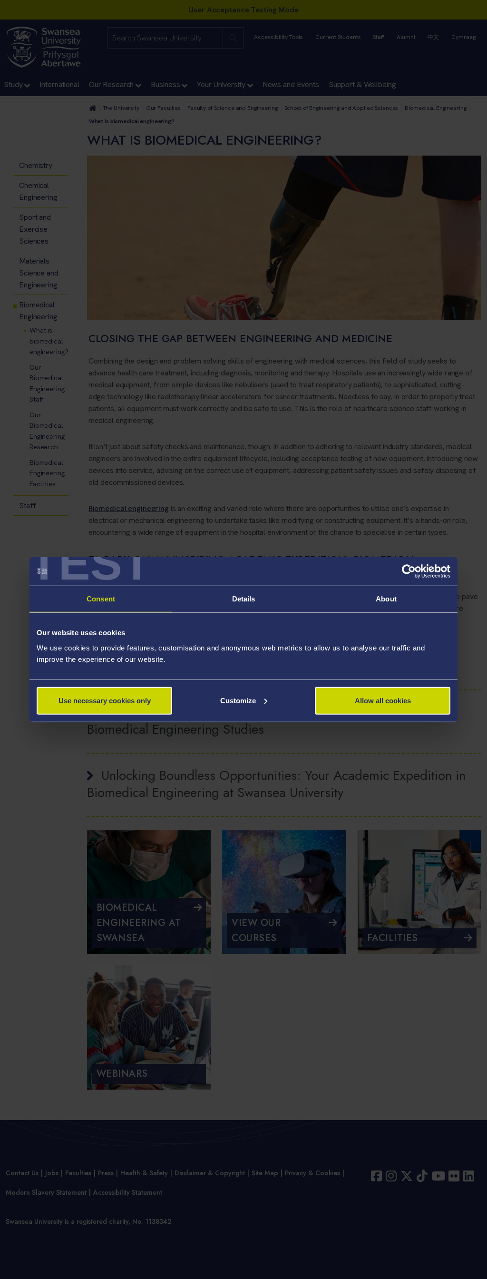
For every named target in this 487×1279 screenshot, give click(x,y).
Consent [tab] (101, 599)
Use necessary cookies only (104, 700)
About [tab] (386, 599)
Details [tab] (243, 599)
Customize (238, 700)
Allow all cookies (383, 700)
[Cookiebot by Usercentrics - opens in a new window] (408, 571)
